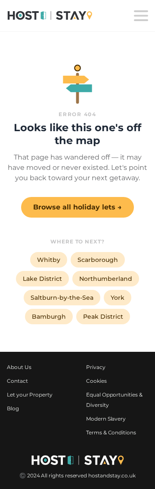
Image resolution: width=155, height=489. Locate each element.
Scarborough (98, 260)
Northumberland (105, 279)
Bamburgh (49, 316)
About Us (19, 367)
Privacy (95, 367)
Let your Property (30, 394)
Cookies (96, 381)
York (117, 297)
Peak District (103, 316)
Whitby (48, 260)
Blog (13, 408)
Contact (17, 381)
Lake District (42, 279)
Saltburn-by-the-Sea (62, 297)
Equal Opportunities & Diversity (114, 399)
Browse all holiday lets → (77, 207)
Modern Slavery (106, 418)
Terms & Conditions (111, 432)
